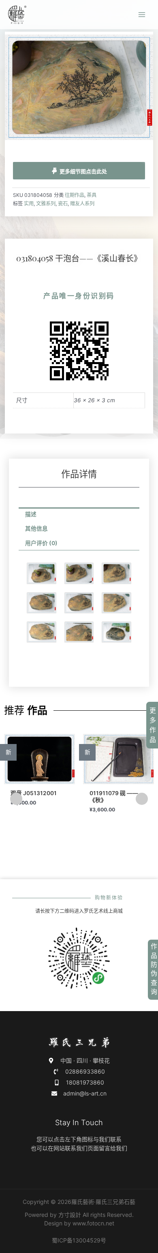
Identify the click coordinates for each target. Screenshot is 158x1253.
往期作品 (74, 195)
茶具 (91, 195)
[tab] (79, 514)
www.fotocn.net (93, 1223)
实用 (29, 204)
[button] (16, 799)
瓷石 (63, 204)
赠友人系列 (82, 204)
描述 (30, 514)
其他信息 (36, 528)
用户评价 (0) (41, 543)
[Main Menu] (142, 15)
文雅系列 (46, 204)
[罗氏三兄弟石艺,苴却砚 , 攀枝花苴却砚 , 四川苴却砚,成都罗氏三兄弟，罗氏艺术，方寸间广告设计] (17, 15)
